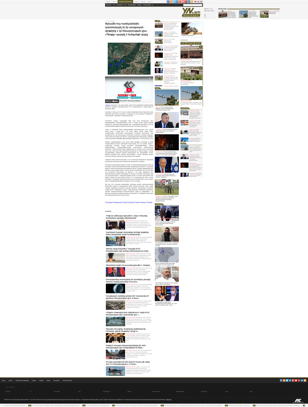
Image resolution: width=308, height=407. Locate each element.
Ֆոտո (251, 391)
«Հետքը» (108, 105)
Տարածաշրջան (132, 4)
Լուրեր (108, 1)
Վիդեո (149, 1)
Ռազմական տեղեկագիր (125, 1)
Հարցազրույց (158, 204)
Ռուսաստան (119, 4)
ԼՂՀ (114, 4)
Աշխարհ (139, 4)
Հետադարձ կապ (67, 380)
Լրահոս (157, 21)
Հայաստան (108, 4)
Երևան (114, 1)
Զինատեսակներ (147, 4)
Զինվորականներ (180, 391)
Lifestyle (143, 1)
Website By (169, 399)
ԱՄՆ (125, 4)
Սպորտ (136, 1)
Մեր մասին (56, 380)
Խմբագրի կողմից (222, 8)
